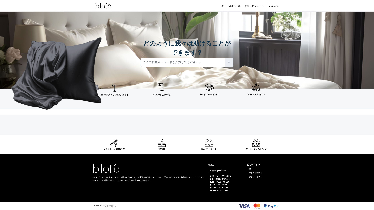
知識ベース (234, 6)
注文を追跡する (255, 173)
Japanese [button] (273, 6)
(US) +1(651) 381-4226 (220, 176)
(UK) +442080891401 (220, 179)
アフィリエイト (255, 177)
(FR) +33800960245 (219, 185)
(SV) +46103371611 (219, 191)
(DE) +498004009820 (220, 182)
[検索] (229, 62)
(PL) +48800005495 (219, 188)
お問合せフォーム (254, 6)
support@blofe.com (218, 171)
